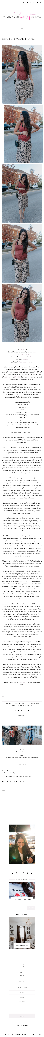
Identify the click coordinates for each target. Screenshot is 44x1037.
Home (22, 1031)
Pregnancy (35, 703)
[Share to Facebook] (18, 710)
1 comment (22, 715)
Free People (25, 354)
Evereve (25, 359)
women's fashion (26, 705)
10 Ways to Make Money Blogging (22, 899)
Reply (3, 790)
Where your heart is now (18, 1034)
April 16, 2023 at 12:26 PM (9, 772)
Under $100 (15, 705)
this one (7, 377)
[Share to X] (15, 710)
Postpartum (26, 703)
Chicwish (23, 349)
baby (6, 703)
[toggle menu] (3, 2)
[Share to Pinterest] (22, 710)
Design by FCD (35, 1034)
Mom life (18, 703)
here (34, 352)
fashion (11, 703)
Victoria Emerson (24, 362)
